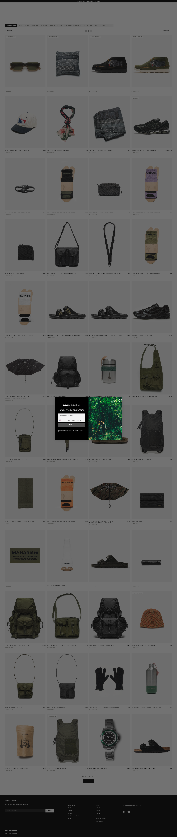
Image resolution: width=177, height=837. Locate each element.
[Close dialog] (119, 399)
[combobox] (61, 420)
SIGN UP (71, 424)
